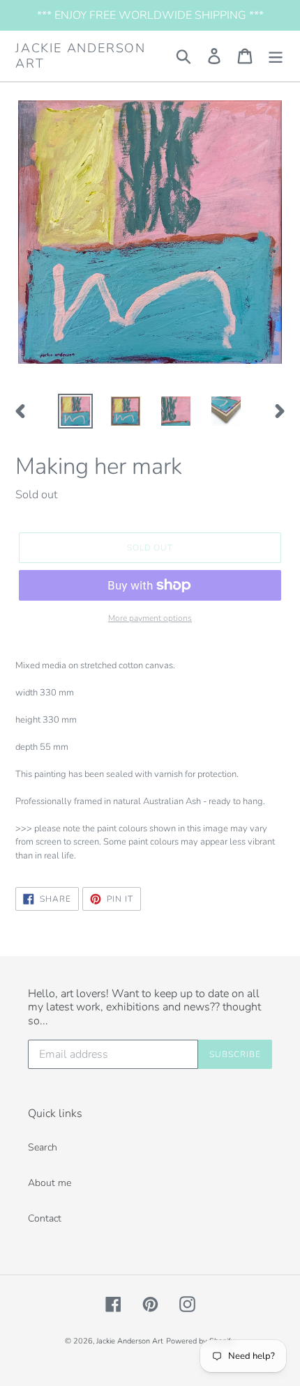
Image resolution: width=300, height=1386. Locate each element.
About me (49, 1182)
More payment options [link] (150, 618)
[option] (75, 411)
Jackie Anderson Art (80, 56)
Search (42, 1147)
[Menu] (275, 56)
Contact (44, 1218)
